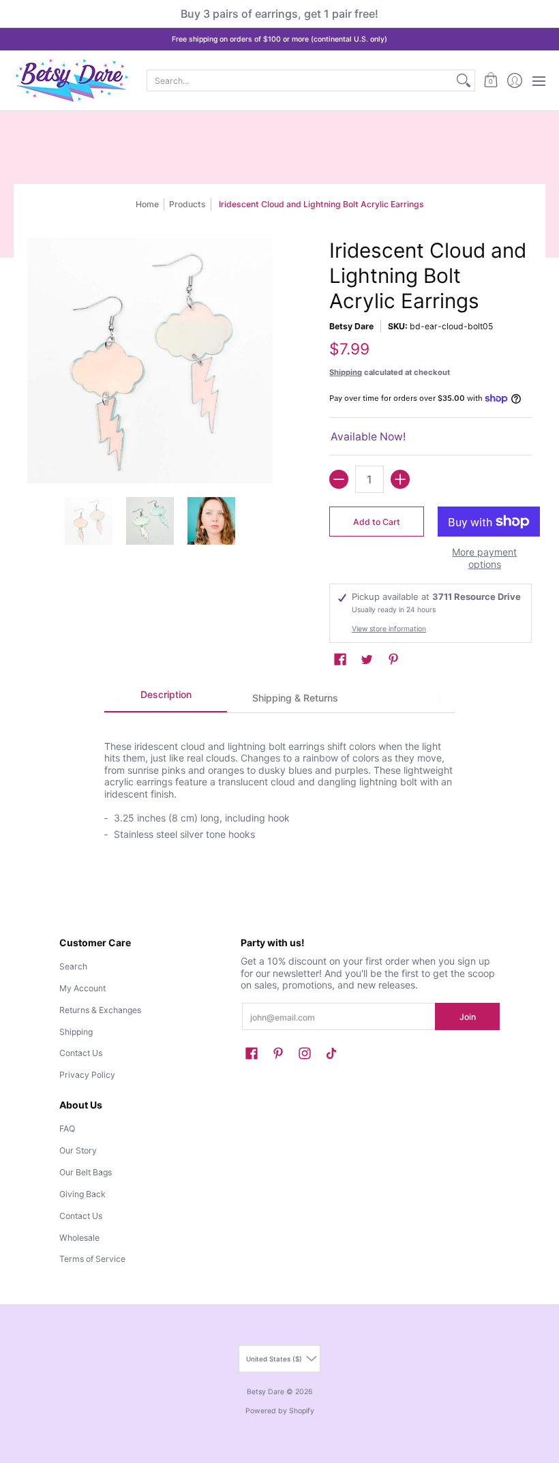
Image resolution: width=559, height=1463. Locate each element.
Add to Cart (376, 522)
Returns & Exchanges (100, 1010)
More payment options (484, 558)
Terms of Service (92, 1259)
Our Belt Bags (85, 1172)
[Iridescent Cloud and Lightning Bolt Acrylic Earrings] (88, 521)
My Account (82, 988)
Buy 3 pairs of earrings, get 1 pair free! (279, 13)
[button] (490, 80)
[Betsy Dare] (72, 80)
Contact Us (80, 1053)
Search (73, 966)
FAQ (67, 1128)
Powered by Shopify (279, 1410)
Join (467, 1017)
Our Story (78, 1150)
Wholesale (79, 1238)
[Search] (463, 80)
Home (147, 204)
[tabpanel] (279, 783)
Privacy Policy (87, 1075)
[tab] (165, 698)
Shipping (345, 372)
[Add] (400, 479)
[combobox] (300, 80)
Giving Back (82, 1194)
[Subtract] (338, 479)
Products (187, 204)
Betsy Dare (351, 326)
